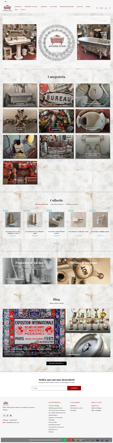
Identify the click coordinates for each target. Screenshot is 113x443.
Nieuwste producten (41, 204)
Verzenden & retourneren (56, 427)
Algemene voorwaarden (56, 417)
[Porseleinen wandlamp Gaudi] (100, 220)
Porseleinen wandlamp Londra (78, 231)
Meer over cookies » (79, 439)
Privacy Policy (53, 422)
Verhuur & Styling (54, 405)
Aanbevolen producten (56, 204)
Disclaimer (52, 420)
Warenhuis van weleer (31, 6)
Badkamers (18, 6)
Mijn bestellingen (97, 408)
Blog (16, 9)
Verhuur (88, 6)
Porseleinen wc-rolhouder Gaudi (56, 231)
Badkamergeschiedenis (67, 6)
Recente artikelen (55, 363)
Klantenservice (53, 429)
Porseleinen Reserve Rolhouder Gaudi (12, 232)
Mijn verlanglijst (96, 410)
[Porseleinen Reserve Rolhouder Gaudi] (13, 220)
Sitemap (51, 432)
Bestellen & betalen (54, 424)
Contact (23, 9)
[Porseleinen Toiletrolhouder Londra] (35, 220)
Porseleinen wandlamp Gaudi (100, 231)
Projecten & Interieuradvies (57, 410)
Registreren (95, 405)
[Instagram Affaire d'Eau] (7, 415)
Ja (64, 439)
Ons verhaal (53, 6)
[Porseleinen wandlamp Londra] (78, 220)
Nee (71, 439)
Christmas (44, 6)
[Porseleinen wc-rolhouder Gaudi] (56, 220)
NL (6, 1)
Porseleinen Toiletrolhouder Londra (34, 232)
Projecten (80, 6)
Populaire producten (72, 204)
